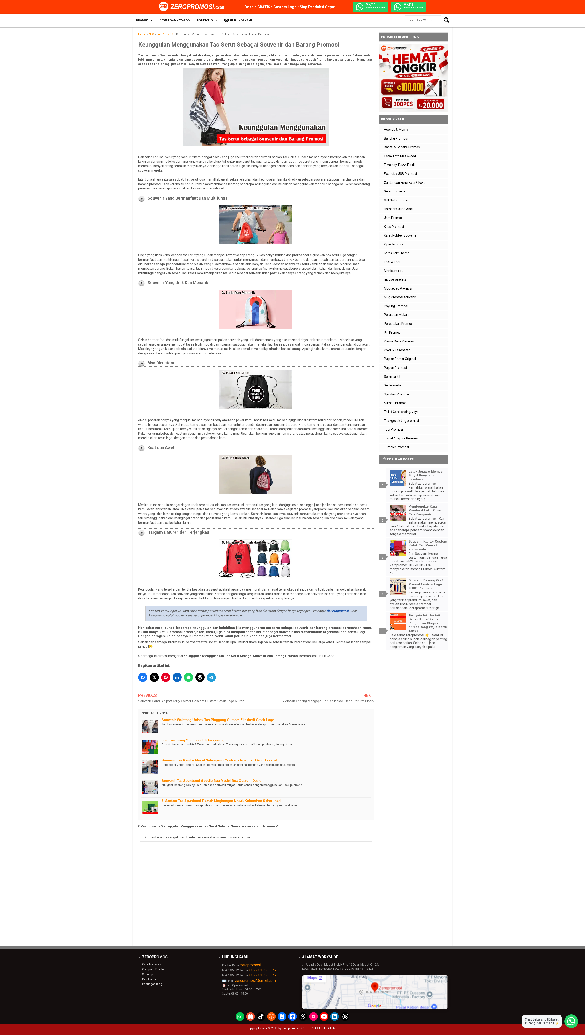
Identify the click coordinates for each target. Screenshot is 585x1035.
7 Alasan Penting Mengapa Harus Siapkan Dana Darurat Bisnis (328, 701)
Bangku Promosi (396, 138)
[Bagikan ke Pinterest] (165, 677)
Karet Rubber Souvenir (400, 235)
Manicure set (393, 271)
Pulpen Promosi (395, 368)
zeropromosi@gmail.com (255, 980)
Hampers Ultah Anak (399, 209)
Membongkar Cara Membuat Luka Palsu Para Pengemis (425, 510)
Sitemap (147, 974)
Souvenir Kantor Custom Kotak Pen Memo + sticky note (428, 545)
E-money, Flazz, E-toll (399, 165)
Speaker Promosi (396, 394)
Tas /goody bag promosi (401, 421)
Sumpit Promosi (395, 403)
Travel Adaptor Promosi (401, 438)
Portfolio (205, 20)
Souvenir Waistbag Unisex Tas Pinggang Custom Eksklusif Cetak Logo (218, 720)
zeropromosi (250, 965)
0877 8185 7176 (262, 975)
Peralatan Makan (396, 315)
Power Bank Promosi (399, 341)
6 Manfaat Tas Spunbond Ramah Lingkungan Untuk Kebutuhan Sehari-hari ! (222, 801)
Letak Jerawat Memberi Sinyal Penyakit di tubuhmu (426, 475)
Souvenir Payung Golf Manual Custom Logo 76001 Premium (426, 584)
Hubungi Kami (241, 20)
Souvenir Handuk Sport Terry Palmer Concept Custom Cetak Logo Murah (191, 701)
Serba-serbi (392, 385)
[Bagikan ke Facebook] (142, 677)
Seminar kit (392, 376)
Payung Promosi (396, 306)
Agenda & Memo (396, 129)
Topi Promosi (393, 429)
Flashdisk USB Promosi (400, 174)
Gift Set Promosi (396, 200)
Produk (142, 20)
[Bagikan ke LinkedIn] (177, 677)
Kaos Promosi (394, 227)
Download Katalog (174, 20)
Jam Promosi (393, 218)
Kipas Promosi (394, 244)
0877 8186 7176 (262, 970)
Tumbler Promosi (396, 447)
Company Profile (153, 969)
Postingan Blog (152, 984)
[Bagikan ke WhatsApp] (188, 677)
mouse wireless (395, 279)
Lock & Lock (392, 262)
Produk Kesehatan (397, 350)
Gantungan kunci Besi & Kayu (404, 182)
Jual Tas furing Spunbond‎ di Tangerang (193, 740)
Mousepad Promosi (398, 288)
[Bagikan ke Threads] (200, 677)
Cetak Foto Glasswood (400, 156)
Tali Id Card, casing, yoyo (401, 412)
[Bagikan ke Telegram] (211, 677)
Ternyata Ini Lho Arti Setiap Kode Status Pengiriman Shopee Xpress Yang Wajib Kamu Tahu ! (428, 622)
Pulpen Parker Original (400, 359)
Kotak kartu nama (397, 253)
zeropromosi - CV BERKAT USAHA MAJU (310, 1028)
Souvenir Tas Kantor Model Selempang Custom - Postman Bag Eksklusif (219, 760)
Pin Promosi (392, 332)
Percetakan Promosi (398, 323)
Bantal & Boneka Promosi (402, 147)
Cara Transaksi (152, 964)
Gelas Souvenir (394, 191)
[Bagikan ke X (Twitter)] (154, 677)
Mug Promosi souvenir (400, 297)
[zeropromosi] (193, 6)
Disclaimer (149, 979)
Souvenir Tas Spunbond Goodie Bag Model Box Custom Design (212, 780)
